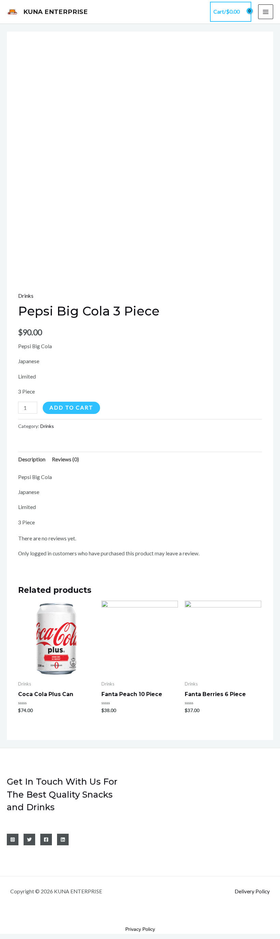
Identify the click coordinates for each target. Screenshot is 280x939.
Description (31, 459)
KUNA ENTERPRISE (55, 12)
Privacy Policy (140, 929)
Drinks (25, 296)
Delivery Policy (252, 891)
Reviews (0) (65, 459)
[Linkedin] (63, 839)
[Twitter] (29, 839)
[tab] (31, 459)
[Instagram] (12, 839)
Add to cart (71, 407)
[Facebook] (46, 839)
